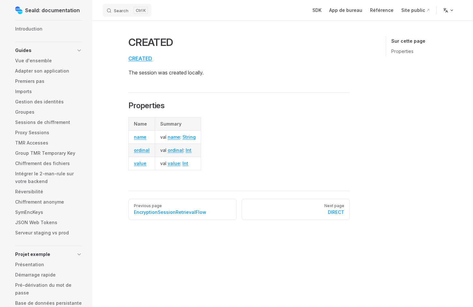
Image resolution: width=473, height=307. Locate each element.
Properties (402, 51)
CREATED (140, 58)
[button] (48, 50)
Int (188, 150)
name (140, 137)
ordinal (142, 150)
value (140, 163)
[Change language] (448, 10)
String (189, 137)
